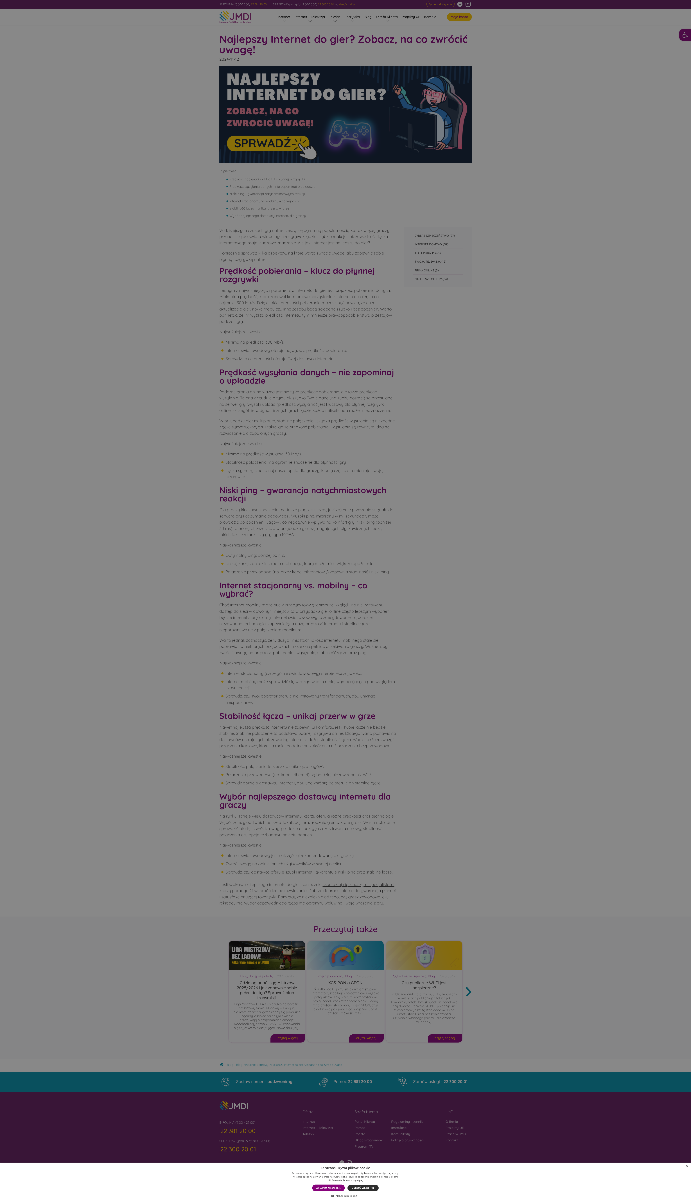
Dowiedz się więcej (353, 1180)
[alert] (345, 601)
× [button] (687, 1166)
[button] (345, 1196)
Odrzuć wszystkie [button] (363, 1187)
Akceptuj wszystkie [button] (328, 1187)
